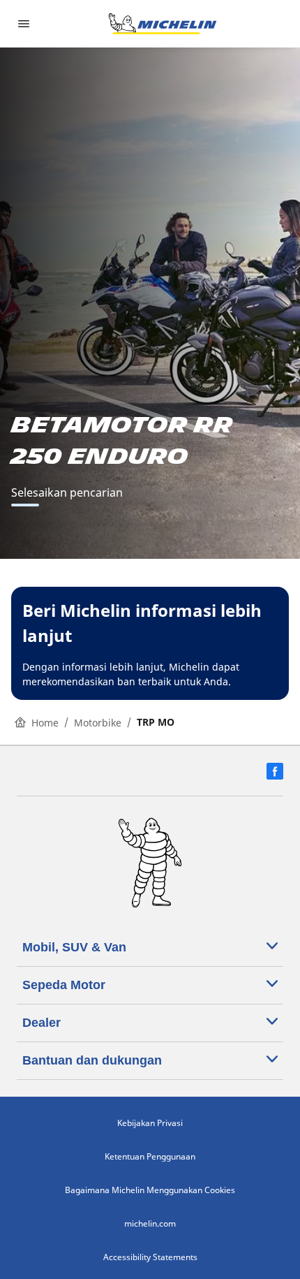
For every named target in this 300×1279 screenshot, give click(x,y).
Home (45, 722)
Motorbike (97, 722)
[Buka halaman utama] (162, 23)
